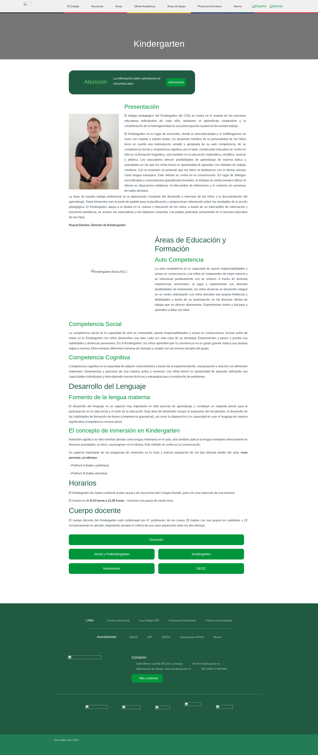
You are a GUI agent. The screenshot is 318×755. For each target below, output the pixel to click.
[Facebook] (237, 740)
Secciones (97, 6)
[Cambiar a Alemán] (276, 6)
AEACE (133, 637)
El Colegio (73, 6)
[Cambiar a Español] (259, 6)
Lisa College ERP (149, 620)
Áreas (118, 6)
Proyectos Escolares (210, 6)
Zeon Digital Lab (62, 740)
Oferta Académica (144, 6)
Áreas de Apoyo (176, 6)
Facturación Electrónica (182, 620)
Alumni (238, 6)
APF (149, 637)
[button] (292, 6)
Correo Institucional (118, 620)
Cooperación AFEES (192, 637)
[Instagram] (244, 740)
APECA (166, 637)
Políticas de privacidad (219, 620)
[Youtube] (252, 740)
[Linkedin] (260, 740)
